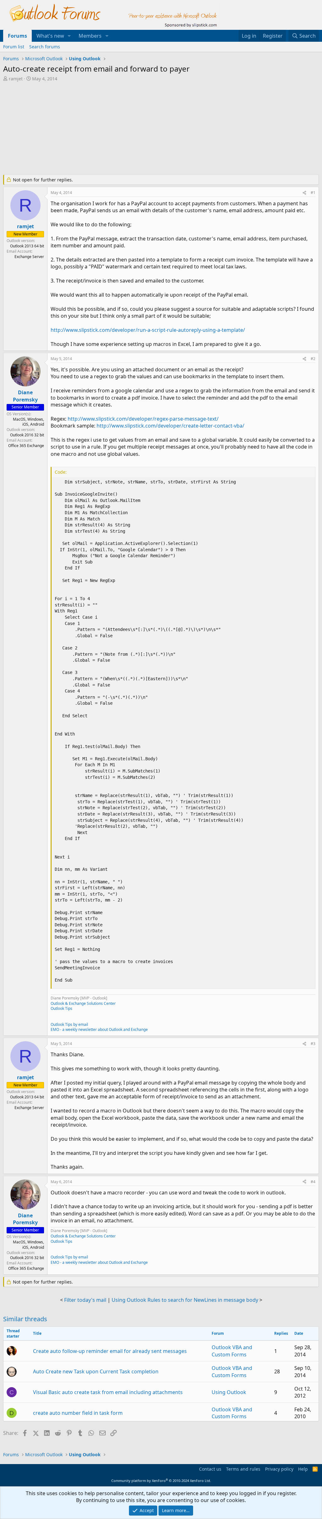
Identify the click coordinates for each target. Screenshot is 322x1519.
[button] (69, 36)
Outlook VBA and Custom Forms (232, 1351)
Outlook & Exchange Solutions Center (83, 1003)
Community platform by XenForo (161, 1480)
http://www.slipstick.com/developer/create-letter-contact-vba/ (170, 425)
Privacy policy (279, 1469)
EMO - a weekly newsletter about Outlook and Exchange (99, 1029)
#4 (313, 1181)
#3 (313, 1043)
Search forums (44, 47)
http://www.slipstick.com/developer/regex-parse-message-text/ (143, 418)
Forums (17, 35)
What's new (50, 35)
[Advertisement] (155, 129)
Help (303, 1469)
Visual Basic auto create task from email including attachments (108, 1392)
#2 (313, 358)
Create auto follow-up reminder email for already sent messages (110, 1351)
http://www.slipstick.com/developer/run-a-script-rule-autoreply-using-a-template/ (148, 329)
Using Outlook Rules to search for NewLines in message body (185, 1299)
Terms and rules (243, 1469)
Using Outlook (229, 1392)
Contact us (210, 1469)
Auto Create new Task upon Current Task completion (95, 1371)
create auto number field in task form (78, 1412)
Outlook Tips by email (69, 1024)
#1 (313, 192)
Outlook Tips (61, 1008)
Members (90, 35)
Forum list (13, 47)
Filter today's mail (85, 1299)
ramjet (16, 79)
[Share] (304, 193)
